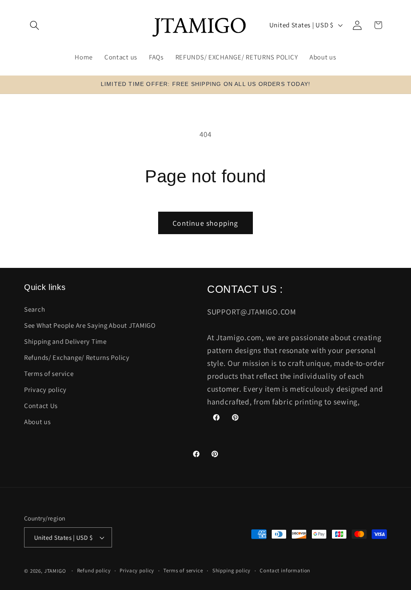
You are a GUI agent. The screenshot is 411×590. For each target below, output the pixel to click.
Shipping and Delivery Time (65, 341)
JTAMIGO (55, 571)
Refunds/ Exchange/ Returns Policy (77, 357)
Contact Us (41, 405)
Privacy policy (45, 389)
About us (37, 421)
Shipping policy (231, 570)
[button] (34, 25)
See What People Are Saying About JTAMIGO (90, 325)
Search (34, 309)
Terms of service (49, 373)
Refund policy (94, 570)
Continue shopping (205, 223)
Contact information (285, 570)
